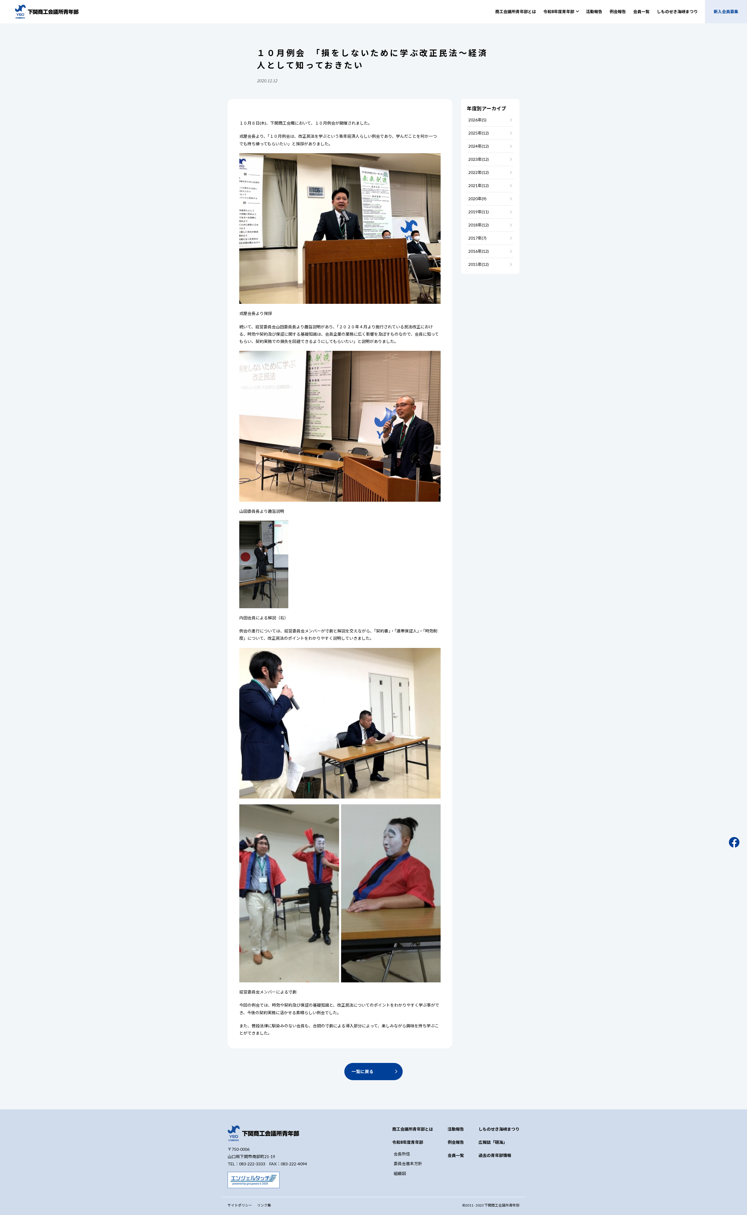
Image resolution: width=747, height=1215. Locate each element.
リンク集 (264, 1205)
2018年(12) (478, 224)
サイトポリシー (240, 1205)
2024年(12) (478, 146)
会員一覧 (641, 11)
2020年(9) (477, 198)
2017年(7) (477, 238)
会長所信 (402, 1153)
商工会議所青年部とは (515, 11)
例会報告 (618, 11)
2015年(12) (478, 264)
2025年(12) (478, 132)
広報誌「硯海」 (493, 1142)
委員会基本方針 (408, 1163)
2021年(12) (478, 185)
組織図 (400, 1173)
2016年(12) (478, 251)
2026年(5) (477, 119)
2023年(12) (478, 159)
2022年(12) (478, 172)
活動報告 (594, 11)
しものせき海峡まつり (677, 11)
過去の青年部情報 (495, 1155)
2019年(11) (478, 211)
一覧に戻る (363, 1071)
